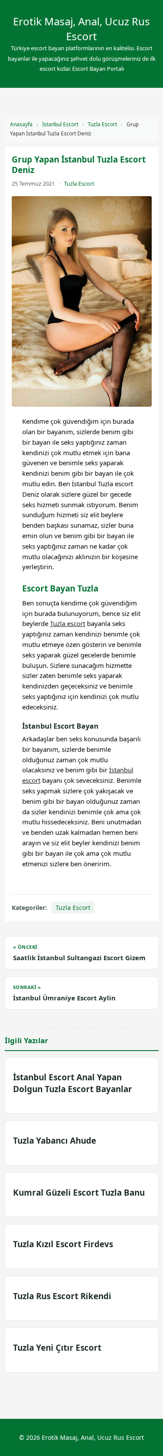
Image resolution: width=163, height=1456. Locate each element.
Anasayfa (21, 124)
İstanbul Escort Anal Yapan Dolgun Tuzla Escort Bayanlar (72, 1083)
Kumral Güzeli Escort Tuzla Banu (79, 1192)
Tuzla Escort (102, 124)
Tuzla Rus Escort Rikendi (62, 1296)
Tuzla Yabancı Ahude (54, 1140)
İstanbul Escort (60, 124)
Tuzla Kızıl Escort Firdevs (63, 1244)
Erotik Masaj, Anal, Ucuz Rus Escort (81, 28)
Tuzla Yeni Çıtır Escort (57, 1347)
